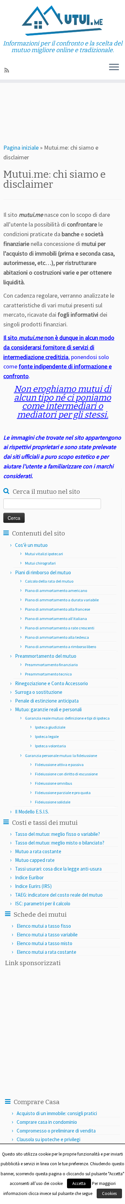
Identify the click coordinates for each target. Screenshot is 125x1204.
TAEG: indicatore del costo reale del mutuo (59, 895)
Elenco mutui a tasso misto (44, 943)
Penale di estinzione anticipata (47, 701)
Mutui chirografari (40, 563)
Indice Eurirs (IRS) (33, 886)
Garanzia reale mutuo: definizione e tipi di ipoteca (67, 718)
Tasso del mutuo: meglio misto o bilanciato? (59, 843)
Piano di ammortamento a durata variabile (62, 599)
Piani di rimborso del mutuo (43, 572)
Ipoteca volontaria (50, 745)
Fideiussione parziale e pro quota (63, 792)
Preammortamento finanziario (51, 664)
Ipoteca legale (47, 736)
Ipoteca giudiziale (50, 727)
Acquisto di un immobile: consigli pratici (57, 1113)
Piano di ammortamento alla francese (57, 609)
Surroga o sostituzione (38, 692)
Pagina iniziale (21, 147)
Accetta (79, 1183)
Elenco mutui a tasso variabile (47, 934)
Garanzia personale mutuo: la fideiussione (61, 755)
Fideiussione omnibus (53, 783)
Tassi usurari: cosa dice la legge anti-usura (58, 869)
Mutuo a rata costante (38, 851)
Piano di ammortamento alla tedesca (57, 637)
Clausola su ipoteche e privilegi (48, 1139)
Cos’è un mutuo (31, 545)
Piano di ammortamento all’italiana (56, 618)
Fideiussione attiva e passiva (59, 764)
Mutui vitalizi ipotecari (44, 553)
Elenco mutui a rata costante (46, 952)
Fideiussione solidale (52, 801)
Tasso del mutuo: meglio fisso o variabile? (57, 834)
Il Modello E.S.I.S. (32, 811)
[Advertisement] (69, 110)
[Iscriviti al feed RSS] (7, 70)
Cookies (109, 1193)
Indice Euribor (29, 877)
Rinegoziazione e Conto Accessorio (51, 683)
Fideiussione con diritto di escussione (66, 773)
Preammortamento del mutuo (45, 656)
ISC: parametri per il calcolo (42, 903)
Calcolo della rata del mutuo (49, 581)
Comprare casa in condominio (47, 1122)
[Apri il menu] (114, 67)
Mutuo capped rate (35, 860)
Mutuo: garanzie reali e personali (48, 709)
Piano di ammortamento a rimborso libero (60, 646)
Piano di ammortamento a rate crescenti (59, 627)
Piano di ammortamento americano (56, 590)
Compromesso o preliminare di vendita (56, 1130)
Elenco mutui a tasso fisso (44, 926)
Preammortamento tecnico (48, 673)
